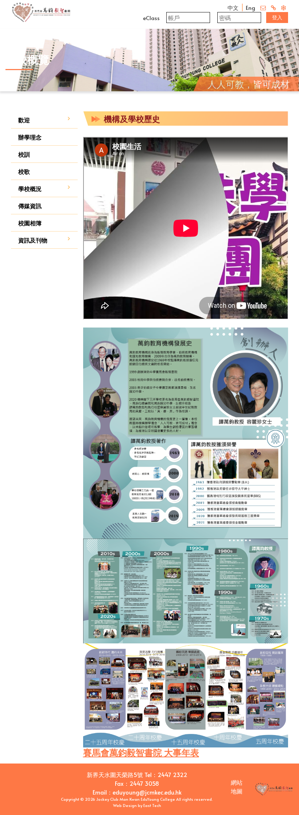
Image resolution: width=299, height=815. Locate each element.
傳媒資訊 (30, 206)
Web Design (125, 805)
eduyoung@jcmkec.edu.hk (147, 792)
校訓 (24, 154)
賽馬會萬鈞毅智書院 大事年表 (141, 752)
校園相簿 (30, 223)
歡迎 (24, 120)
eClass (151, 18)
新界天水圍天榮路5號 (115, 774)
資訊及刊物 (32, 240)
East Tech (152, 805)
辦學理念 (30, 137)
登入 (277, 17)
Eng (250, 7)
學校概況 (30, 188)
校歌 (24, 171)
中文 (233, 7)
